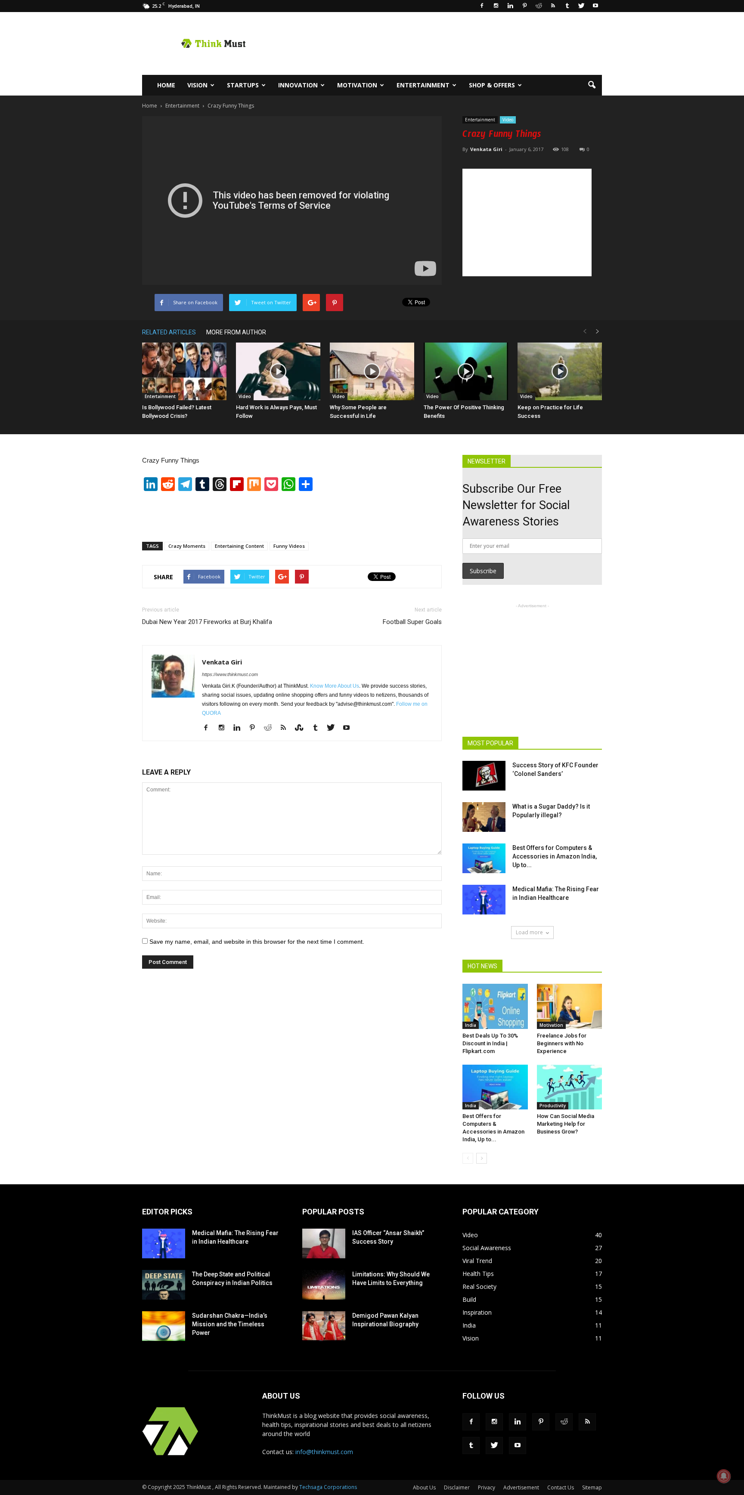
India (470, 1025)
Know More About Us (334, 686)
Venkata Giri (486, 149)
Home (166, 85)
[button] (591, 85)
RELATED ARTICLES (169, 332)
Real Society (479, 1286)
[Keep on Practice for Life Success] (560, 372)
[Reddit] (538, 6)
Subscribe (483, 571)
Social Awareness (486, 1248)
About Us (424, 1487)
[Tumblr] (567, 6)
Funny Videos (289, 546)
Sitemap (592, 1487)
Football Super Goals (412, 622)
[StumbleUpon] (302, 728)
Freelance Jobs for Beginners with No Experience (561, 1043)
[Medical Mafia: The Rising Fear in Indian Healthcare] (483, 899)
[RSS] (552, 6)
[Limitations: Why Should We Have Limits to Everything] (323, 1285)
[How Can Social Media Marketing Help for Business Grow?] (569, 1087)
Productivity (552, 1106)
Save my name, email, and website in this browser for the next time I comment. (256, 941)
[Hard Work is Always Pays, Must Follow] (278, 372)
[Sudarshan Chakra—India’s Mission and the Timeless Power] (163, 1326)
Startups (243, 85)
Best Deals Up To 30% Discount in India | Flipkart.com (490, 1043)
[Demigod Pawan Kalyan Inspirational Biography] (323, 1326)
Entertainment (423, 85)
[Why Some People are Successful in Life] (372, 372)
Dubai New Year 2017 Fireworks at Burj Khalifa (207, 622)
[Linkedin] (510, 6)
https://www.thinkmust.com (230, 674)
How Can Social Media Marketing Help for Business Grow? (565, 1124)
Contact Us (560, 1487)
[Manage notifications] (724, 1476)
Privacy (486, 1487)
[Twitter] (581, 6)
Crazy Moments (186, 546)
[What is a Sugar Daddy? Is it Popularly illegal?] (483, 817)
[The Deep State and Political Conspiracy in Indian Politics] (163, 1285)
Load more (529, 932)
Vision (197, 85)
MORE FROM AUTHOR (236, 332)
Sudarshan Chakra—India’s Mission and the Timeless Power (229, 1324)
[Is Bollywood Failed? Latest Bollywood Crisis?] (184, 372)
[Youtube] (595, 6)
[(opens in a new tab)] (483, 858)
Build (469, 1299)
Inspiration (477, 1312)
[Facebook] (481, 6)
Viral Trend (477, 1261)
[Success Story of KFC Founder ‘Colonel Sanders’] (483, 776)
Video (507, 120)
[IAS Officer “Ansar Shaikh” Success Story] (323, 1243)
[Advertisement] (445, 43)
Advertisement (521, 1487)
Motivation (357, 85)
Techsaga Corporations (328, 1487)
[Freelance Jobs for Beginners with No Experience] (569, 1006)
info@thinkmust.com (324, 1452)
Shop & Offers (492, 85)
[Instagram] (496, 6)
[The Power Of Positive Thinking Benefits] (466, 372)
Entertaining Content (239, 546)
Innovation (298, 85)
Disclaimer (457, 1487)
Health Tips (478, 1274)
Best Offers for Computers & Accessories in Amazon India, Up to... (554, 856)
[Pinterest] (524, 6)
